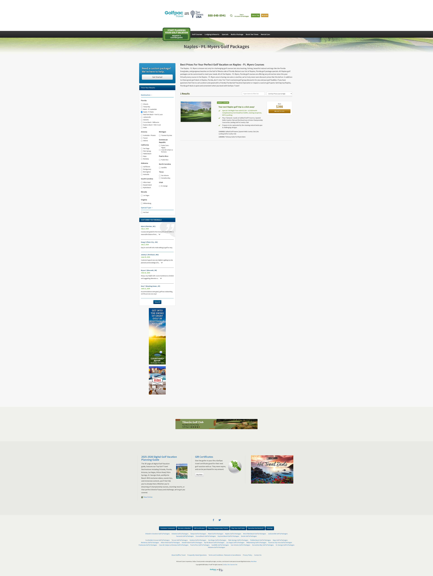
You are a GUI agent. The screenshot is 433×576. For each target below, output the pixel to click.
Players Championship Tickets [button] (218, 437)
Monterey (146, 159)
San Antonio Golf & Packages (240, 454)
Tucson (145, 138)
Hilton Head (146, 182)
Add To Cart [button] (280, 111)
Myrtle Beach (147, 187)
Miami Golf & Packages (215, 442)
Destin (145, 127)
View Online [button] (147, 406)
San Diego (146, 148)
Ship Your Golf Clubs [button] (238, 437)
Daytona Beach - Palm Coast (152, 125)
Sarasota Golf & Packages (185, 445)
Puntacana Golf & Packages (148, 454)
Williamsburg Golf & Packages (256, 451)
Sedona (145, 140)
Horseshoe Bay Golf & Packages (263, 454)
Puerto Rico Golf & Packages (200, 454)
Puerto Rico (164, 160)
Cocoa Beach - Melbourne (151, 122)
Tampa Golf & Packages (198, 442)
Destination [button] (146, 95)
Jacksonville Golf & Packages (278, 442)
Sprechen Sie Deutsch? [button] (256, 437)
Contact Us (257, 464)
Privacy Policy (247, 464)
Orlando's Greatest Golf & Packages (157, 442)
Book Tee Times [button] (252, 34)
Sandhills (164, 167)
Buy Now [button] (199, 383)
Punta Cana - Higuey (165, 146)
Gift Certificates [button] (199, 437)
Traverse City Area (166, 135)
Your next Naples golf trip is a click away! (237, 107)
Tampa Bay (146, 107)
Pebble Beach (147, 154)
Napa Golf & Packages (280, 449)
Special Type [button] (146, 207)
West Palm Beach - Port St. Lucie (152, 114)
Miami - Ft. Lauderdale (150, 109)
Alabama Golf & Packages (216, 456)
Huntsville (146, 174)
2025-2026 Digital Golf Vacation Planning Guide (159, 367)
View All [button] (157, 302)
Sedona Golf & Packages (198, 449)
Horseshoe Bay (165, 178)
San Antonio (165, 175)
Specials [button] (225, 34)
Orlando (145, 104)
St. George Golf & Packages (285, 454)
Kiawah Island (147, 185)
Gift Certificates (204, 365)
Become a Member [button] (184, 437)
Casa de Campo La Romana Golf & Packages (173, 454)
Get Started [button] (157, 77)
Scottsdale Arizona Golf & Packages (157, 449)
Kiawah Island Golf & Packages (192, 451)
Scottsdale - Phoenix (149, 135)
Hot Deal (146, 212)
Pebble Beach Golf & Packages (260, 449)
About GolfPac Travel (178, 464)
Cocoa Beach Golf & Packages (206, 445)
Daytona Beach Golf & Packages (228, 445)
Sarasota (146, 120)
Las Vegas (146, 195)
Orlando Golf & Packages (180, 442)
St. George (164, 186)
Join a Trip (255, 15)
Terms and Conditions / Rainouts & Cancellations (225, 464)
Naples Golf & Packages (233, 442)
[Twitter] (220, 428)
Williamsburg (147, 203)
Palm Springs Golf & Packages (238, 449)
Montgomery (147, 169)
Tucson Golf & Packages (180, 449)
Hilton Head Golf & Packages (170, 451)
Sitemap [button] (270, 437)
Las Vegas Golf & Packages (235, 451)
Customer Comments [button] (167, 437)
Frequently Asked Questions (197, 464)
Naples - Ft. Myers (148, 112)
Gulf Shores (146, 167)
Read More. (254, 470)
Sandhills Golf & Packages (220, 454)
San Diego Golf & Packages (217, 449)
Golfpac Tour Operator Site (230, 473)
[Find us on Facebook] (213, 428)
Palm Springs (147, 151)
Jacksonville (147, 117)
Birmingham (147, 172)
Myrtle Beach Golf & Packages (214, 451)
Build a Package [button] (237, 34)
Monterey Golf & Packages (150, 451)
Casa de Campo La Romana (167, 151)
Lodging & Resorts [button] (212, 34)
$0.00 (266, 15)
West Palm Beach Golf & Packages (254, 442)
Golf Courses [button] (197, 34)
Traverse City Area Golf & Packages (280, 451)
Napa (144, 156)
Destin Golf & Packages (249, 445)
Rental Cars (265, 34)
